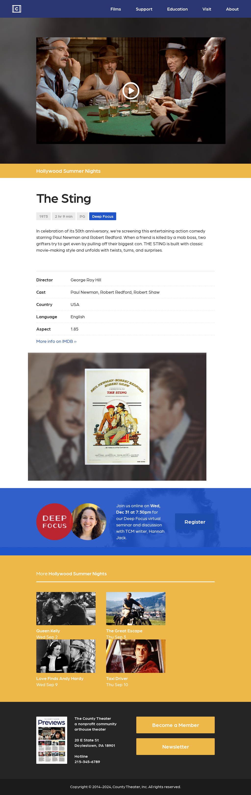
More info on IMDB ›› (56, 341)
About (232, 9)
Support (144, 9)
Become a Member (175, 724)
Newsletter (175, 746)
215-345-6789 (87, 761)
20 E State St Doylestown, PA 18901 (95, 742)
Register (195, 521)
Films (116, 9)
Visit (206, 9)
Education (177, 9)
